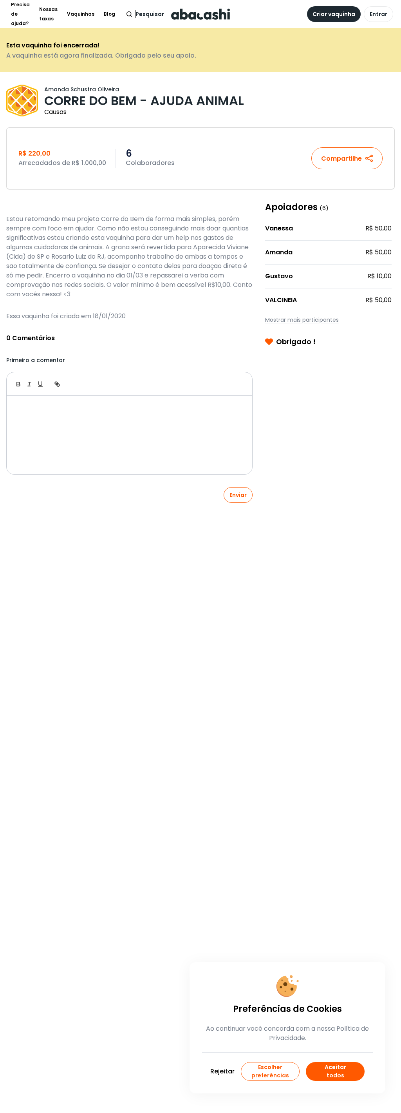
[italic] (29, 384)
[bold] (18, 384)
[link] (57, 384)
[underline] (40, 384)
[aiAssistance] (238, 384)
